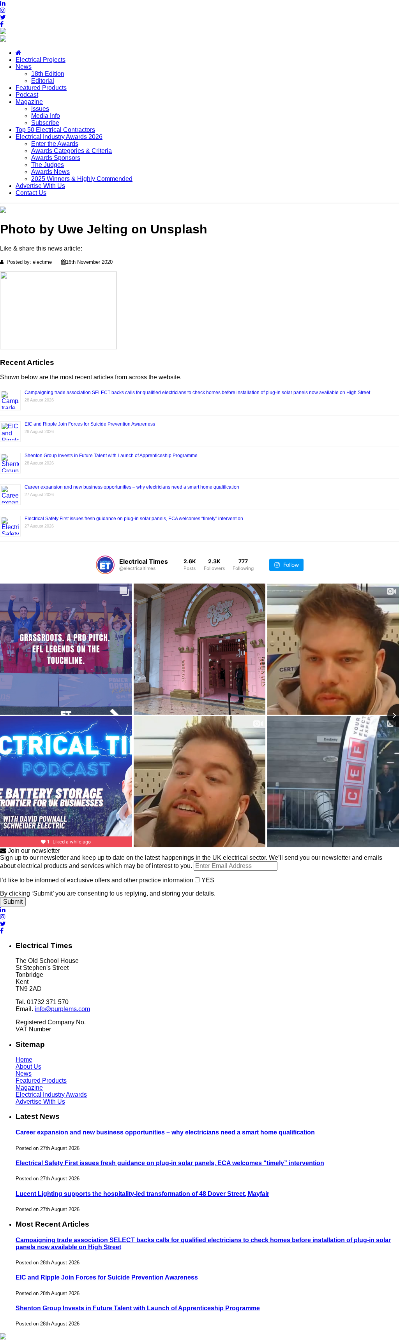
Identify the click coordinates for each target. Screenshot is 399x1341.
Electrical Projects (40, 59)
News (24, 66)
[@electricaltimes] (105, 565)
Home (24, 1059)
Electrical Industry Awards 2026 (59, 136)
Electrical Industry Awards (51, 1094)
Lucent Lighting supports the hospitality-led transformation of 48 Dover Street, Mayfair (142, 1193)
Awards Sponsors (55, 157)
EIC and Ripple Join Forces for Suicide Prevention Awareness (90, 424)
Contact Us (31, 192)
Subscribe (45, 122)
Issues (40, 108)
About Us (28, 1066)
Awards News (50, 171)
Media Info (45, 115)
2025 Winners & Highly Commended (81, 178)
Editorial (42, 80)
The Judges (47, 164)
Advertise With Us (40, 185)
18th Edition (47, 73)
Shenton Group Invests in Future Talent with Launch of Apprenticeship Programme (111, 455)
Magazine (29, 101)
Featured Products (41, 87)
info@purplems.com (62, 1009)
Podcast (27, 94)
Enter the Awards (54, 143)
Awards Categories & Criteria (71, 150)
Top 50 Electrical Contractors (55, 129)
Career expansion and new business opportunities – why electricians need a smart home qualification (132, 487)
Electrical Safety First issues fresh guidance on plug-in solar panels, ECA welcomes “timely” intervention (134, 518)
